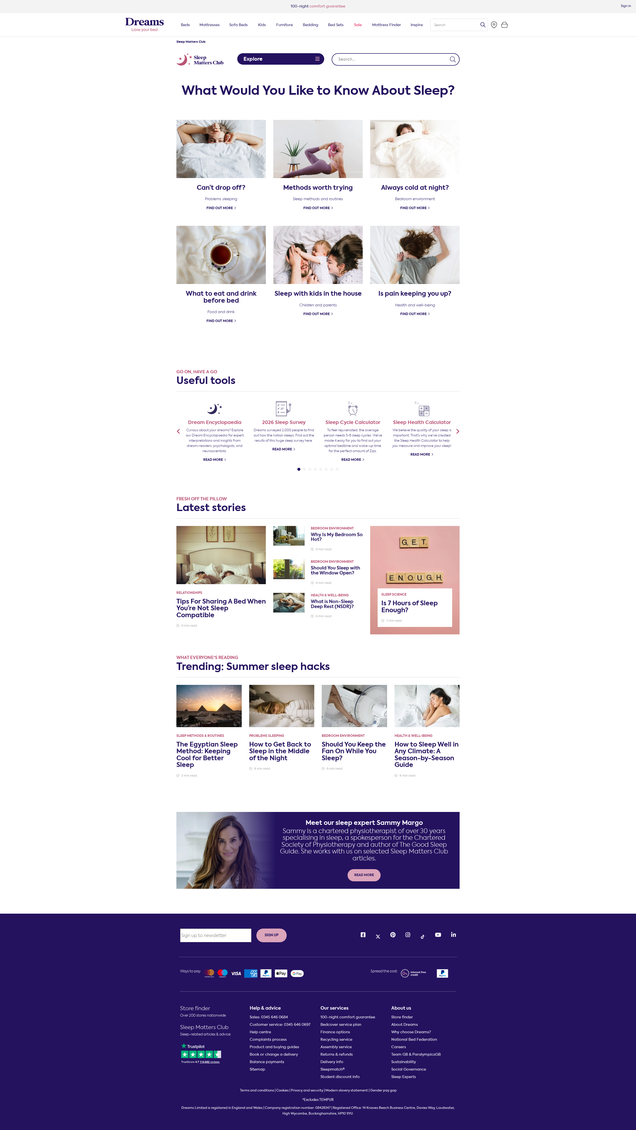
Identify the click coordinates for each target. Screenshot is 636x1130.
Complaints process (268, 1039)
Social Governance (408, 1069)
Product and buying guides (274, 1046)
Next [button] (458, 431)
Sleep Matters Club (204, 1027)
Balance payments (267, 1061)
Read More (213, 459)
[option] (214, 431)
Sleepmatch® (332, 1069)
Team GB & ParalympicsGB (416, 1054)
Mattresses (209, 24)
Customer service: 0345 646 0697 (280, 1024)
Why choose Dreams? (411, 1032)
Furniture (284, 24)
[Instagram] (407, 935)
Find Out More (219, 208)
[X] (377, 935)
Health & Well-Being (330, 595)
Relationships (189, 592)
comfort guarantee (318, 6)
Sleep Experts (403, 1076)
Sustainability (403, 1061)
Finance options (335, 1032)
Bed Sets (336, 24)
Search (482, 24)
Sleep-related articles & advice (205, 1034)
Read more (351, 459)
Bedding (310, 24)
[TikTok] (422, 935)
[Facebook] (363, 935)
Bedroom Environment (332, 528)
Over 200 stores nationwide (203, 1015)
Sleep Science (393, 594)
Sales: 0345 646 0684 (269, 1017)
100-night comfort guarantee (347, 1017)
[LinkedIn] (453, 935)
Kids (262, 24)
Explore (253, 58)
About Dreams (404, 1024)
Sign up (271, 935)
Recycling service (336, 1039)
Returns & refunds (336, 1054)
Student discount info (340, 1076)
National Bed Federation (414, 1039)
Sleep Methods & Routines (200, 735)
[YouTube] (438, 935)
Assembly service (336, 1046)
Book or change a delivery (274, 1054)
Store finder (195, 1008)
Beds (185, 24)
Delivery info (331, 1061)
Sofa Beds (238, 24)
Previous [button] (178, 431)
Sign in (626, 6)
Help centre (260, 1032)
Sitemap (257, 1069)
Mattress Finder (386, 24)
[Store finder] (493, 24)
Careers (398, 1046)
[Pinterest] (393, 935)
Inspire (417, 24)
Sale (358, 24)
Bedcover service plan (340, 1024)
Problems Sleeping (266, 735)
